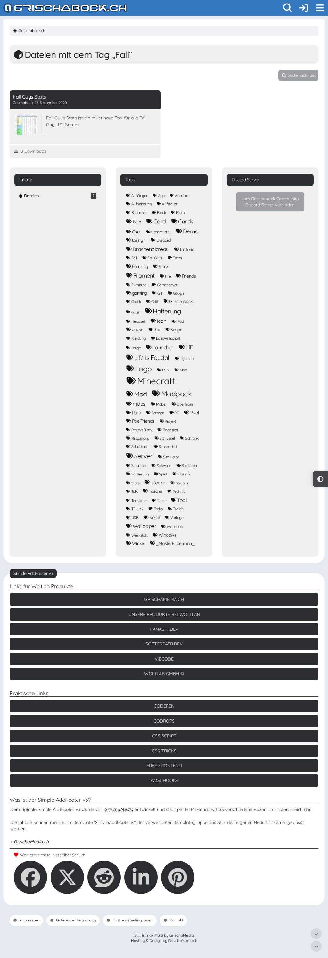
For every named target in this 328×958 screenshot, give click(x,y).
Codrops (164, 721)
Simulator (171, 456)
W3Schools (164, 780)
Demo (190, 231)
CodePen (164, 706)
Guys (135, 312)
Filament (144, 275)
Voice (155, 517)
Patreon (157, 412)
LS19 (165, 370)
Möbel (161, 404)
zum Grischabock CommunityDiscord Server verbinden (270, 201)
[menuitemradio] (320, 479)
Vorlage (177, 517)
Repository (140, 438)
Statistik (183, 474)
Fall (134, 258)
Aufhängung (141, 203)
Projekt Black (141, 429)
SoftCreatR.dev (164, 644)
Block (180, 212)
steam (158, 482)
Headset (138, 321)
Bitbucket (139, 212)
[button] (141, 877)
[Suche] (287, 8)
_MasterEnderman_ (175, 543)
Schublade (140, 446)
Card (159, 221)
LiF (189, 347)
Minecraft (156, 381)
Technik (179, 491)
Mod (140, 394)
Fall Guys (154, 258)
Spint (163, 474)
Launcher (162, 347)
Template (139, 500)
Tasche (155, 491)
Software (164, 465)
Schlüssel (167, 438)
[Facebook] (30, 877)
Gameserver (167, 284)
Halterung (167, 311)
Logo (143, 368)
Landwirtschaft (168, 338)
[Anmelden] (303, 8)
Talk (134, 491)
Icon (161, 321)
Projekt (170, 421)
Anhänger (139, 195)
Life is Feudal (151, 357)
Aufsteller (169, 203)
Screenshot (168, 446)
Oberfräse (184, 404)
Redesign (170, 429)
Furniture (139, 284)
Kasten (176, 329)
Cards (185, 221)
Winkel (138, 543)
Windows (167, 535)
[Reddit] (104, 877)
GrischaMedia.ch (164, 599)
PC (177, 412)
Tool (182, 500)
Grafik (136, 301)
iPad (180, 321)
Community (161, 232)
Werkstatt (139, 535)
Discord (163, 240)
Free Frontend (164, 765)
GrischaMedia (118, 809)
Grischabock (181, 301)
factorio (187, 249)
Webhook (175, 526)
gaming (139, 293)
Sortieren (189, 465)
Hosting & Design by (164, 940)
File (168, 276)
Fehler (164, 266)
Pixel (194, 413)
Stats (135, 483)
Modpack (176, 393)
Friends (189, 276)
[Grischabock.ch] (65, 8)
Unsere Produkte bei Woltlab (164, 614)
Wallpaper (144, 526)
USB (135, 517)
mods (139, 404)
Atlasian (181, 195)
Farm (177, 258)
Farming (140, 266)
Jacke (138, 329)
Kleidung (138, 338)
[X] (67, 877)
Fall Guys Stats (29, 96)
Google (178, 293)
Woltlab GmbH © (164, 674)
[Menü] (319, 8)
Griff (154, 301)
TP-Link (137, 509)
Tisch (161, 500)
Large (136, 347)
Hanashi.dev (164, 629)
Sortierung (140, 474)
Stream (182, 483)
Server (143, 456)
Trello (158, 509)
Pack (136, 413)
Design (138, 240)
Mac (183, 370)
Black (161, 212)
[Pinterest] (177, 877)
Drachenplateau (151, 249)
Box (137, 221)
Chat (136, 232)
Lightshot (187, 358)
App (161, 195)
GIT (160, 293)
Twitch (178, 509)
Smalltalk (138, 465)
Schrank (192, 438)
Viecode (164, 659)
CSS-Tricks (164, 751)
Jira (157, 329)
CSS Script (164, 736)
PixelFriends (143, 421)
